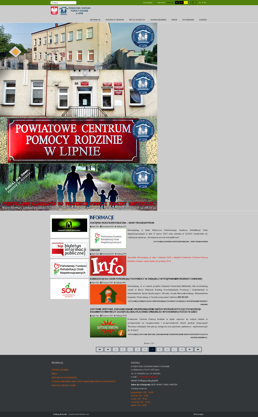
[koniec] (198, 349)
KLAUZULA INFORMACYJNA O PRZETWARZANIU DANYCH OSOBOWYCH (83, 381)
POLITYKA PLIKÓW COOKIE (64, 385)
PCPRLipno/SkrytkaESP (148, 381)
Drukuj (207, 226)
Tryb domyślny (147, 2)
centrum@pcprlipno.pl (147, 377)
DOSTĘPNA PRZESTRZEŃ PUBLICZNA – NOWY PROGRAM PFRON (122, 222)
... (130, 349)
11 (181, 349)
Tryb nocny (160, 2)
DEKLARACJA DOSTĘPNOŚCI (64, 377)
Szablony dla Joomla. (60, 414)
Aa (177, 2)
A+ (205, 2)
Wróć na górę (198, 414)
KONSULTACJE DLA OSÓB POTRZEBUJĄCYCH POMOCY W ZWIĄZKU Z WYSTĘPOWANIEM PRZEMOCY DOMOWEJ (146, 278)
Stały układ (192, 2)
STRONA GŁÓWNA (60, 370)
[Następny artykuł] (190, 349)
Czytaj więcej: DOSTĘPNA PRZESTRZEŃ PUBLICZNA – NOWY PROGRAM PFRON (180, 242)
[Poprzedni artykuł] (108, 349)
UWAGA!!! (95, 250)
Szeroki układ (194, 2)
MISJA (54, 374)
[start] (99, 349)
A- (200, 2)
